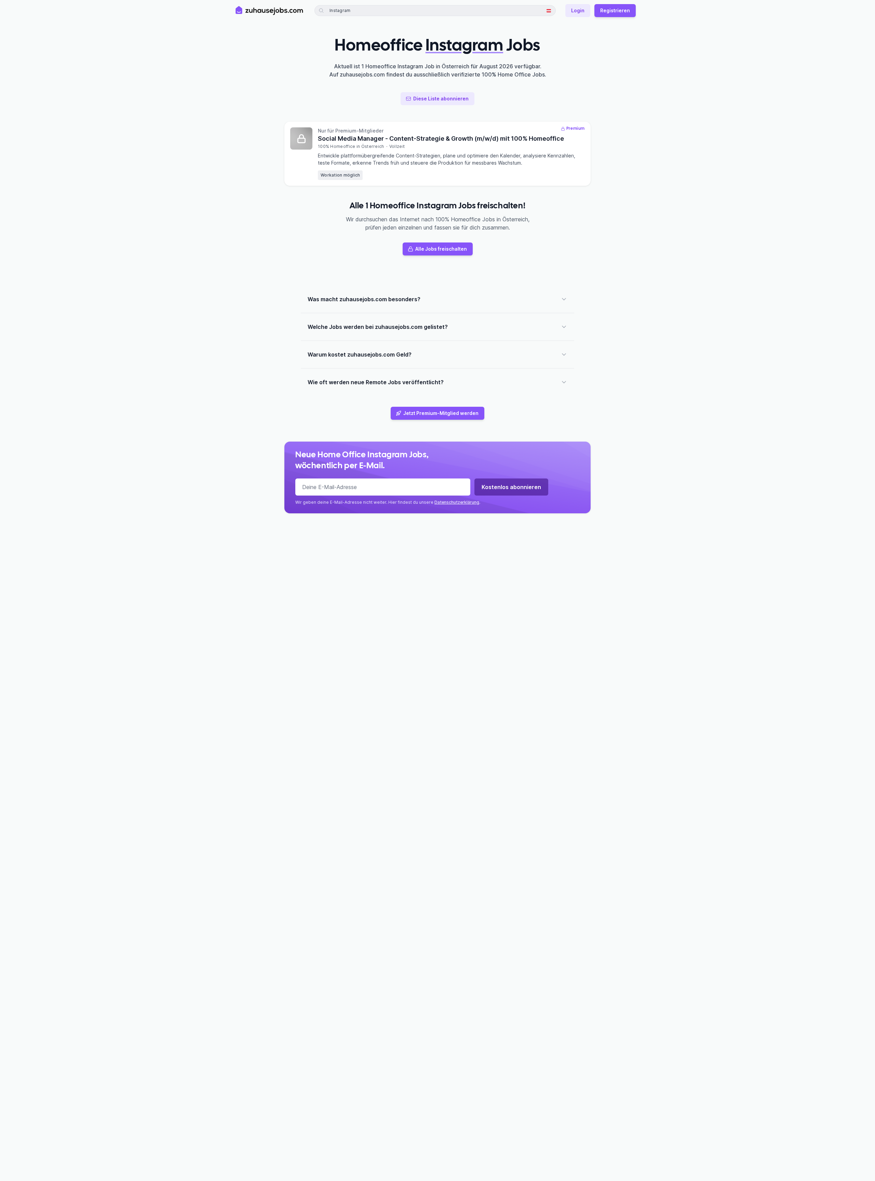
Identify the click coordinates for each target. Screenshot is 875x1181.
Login (577, 10)
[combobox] (353, 10)
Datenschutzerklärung (456, 502)
